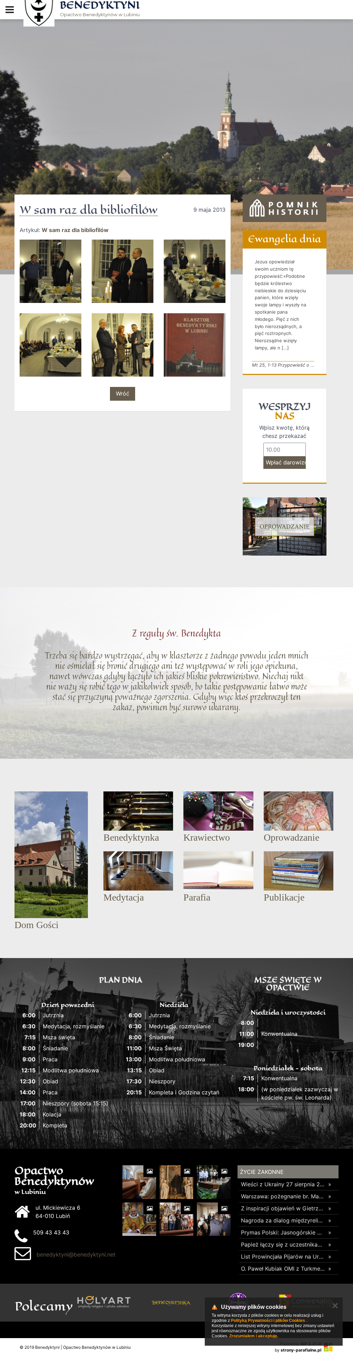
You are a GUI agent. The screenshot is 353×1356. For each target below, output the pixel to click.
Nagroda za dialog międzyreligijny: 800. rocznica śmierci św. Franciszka (283, 1220)
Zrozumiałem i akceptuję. (253, 1336)
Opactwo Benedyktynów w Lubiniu (100, 9)
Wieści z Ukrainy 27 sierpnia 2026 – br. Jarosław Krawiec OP (283, 1184)
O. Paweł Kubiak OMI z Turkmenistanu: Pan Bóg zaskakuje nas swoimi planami (283, 1268)
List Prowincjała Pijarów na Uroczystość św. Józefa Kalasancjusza (283, 1256)
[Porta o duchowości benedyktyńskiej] (171, 1303)
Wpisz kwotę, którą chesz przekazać (284, 431)
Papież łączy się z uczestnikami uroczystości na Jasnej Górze (283, 1244)
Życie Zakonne (262, 1171)
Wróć (122, 393)
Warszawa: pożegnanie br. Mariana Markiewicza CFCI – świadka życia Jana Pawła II (283, 1196)
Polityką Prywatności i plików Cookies (268, 1320)
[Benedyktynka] (104, 1303)
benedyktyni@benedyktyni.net (76, 1254)
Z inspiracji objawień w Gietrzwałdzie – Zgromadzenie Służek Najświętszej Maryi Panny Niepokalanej (283, 1208)
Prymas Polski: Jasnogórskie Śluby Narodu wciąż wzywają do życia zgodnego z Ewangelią (283, 1232)
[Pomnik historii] (284, 208)
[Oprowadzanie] (284, 526)
